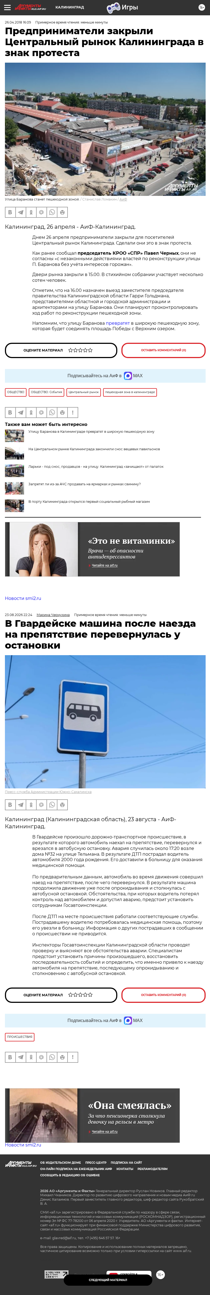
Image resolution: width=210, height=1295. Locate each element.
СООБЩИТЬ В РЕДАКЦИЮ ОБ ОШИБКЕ (70, 1175)
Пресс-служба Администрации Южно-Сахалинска (48, 792)
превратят (118, 323)
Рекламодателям (153, 1169)
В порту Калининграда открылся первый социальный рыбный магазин (89, 502)
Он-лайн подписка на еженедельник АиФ (76, 1169)
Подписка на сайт (126, 1163)
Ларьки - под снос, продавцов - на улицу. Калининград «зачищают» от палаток (96, 466)
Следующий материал (108, 1280)
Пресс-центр (95, 1163)
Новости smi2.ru (23, 598)
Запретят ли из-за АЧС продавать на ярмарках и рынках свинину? (84, 484)
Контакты (124, 1169)
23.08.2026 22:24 (18, 615)
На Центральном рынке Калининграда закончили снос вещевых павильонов (94, 449)
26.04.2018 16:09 (18, 22)
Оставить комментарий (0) (163, 350)
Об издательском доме (60, 1163)
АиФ (123, 199)
